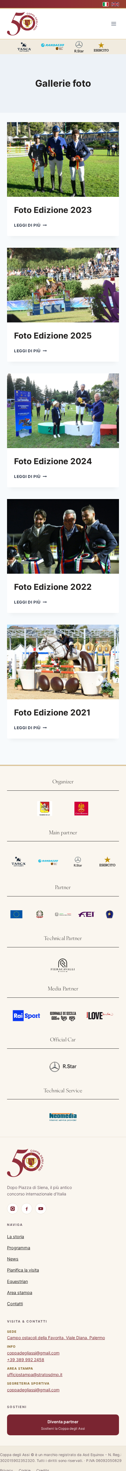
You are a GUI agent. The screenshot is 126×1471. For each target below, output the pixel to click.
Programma (18, 1247)
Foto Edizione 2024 (53, 461)
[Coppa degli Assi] (25, 1163)
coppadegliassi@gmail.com (33, 1352)
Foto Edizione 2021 (52, 712)
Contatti (15, 1303)
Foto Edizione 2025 (53, 336)
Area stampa (19, 1292)
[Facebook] (26, 1208)
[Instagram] (12, 1208)
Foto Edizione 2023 (53, 210)
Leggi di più (30, 225)
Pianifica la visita (23, 1270)
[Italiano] (106, 4)
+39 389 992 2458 (25, 1359)
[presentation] (63, 159)
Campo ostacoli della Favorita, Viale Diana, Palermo (56, 1337)
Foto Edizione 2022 (53, 587)
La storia (15, 1236)
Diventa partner (63, 1424)
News (12, 1259)
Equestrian (17, 1281)
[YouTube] (40, 1208)
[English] (115, 4)
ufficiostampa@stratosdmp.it (34, 1374)
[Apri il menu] (113, 23)
